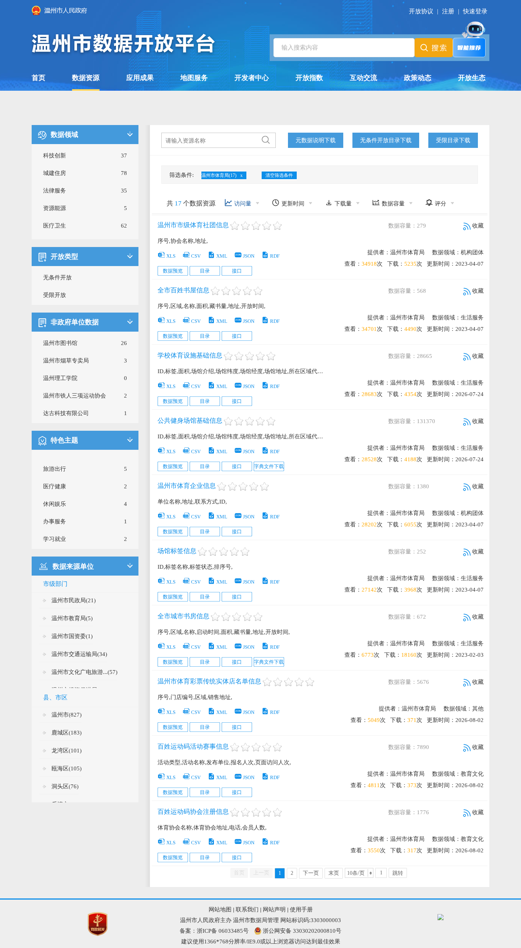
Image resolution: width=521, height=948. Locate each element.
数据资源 (86, 78)
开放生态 (472, 78)
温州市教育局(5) (72, 618)
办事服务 (54, 521)
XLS (166, 256)
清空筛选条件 (279, 175)
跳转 (397, 873)
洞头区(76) (65, 786)
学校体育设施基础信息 (190, 355)
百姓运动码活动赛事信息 (193, 746)
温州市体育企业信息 (187, 486)
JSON (244, 256)
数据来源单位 (73, 566)
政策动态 (417, 78)
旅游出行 (54, 469)
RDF (270, 256)
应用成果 (140, 78)
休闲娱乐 (54, 504)
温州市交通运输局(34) (79, 654)
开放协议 (421, 11)
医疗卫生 (54, 226)
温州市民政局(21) (73, 600)
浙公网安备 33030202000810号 (302, 931)
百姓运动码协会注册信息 (193, 811)
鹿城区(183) (66, 733)
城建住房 (54, 173)
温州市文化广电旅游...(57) (84, 672)
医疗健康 (54, 486)
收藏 (477, 226)
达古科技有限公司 (66, 413)
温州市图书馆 (60, 343)
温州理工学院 (60, 378)
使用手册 (301, 909)
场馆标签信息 (177, 551)
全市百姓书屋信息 (183, 290)
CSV (191, 256)
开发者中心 (252, 78)
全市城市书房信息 (183, 616)
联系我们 (247, 909)
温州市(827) (66, 715)
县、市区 (55, 697)
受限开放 (54, 295)
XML (217, 256)
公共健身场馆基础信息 (190, 420)
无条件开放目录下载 (386, 140)
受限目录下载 (453, 140)
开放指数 (309, 78)
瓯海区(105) (66, 768)
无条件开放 (57, 277)
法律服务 (54, 191)
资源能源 (54, 208)
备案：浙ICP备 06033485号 (214, 931)
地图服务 (194, 78)
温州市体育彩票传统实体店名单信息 (209, 681)
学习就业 (54, 539)
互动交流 (363, 78)
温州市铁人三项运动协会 (74, 396)
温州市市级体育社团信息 (193, 225)
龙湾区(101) (66, 750)
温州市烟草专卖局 (66, 361)
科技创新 (54, 155)
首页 (38, 78)
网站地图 (220, 909)
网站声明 (274, 909)
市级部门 (55, 584)
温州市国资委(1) (72, 636)
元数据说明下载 (316, 140)
